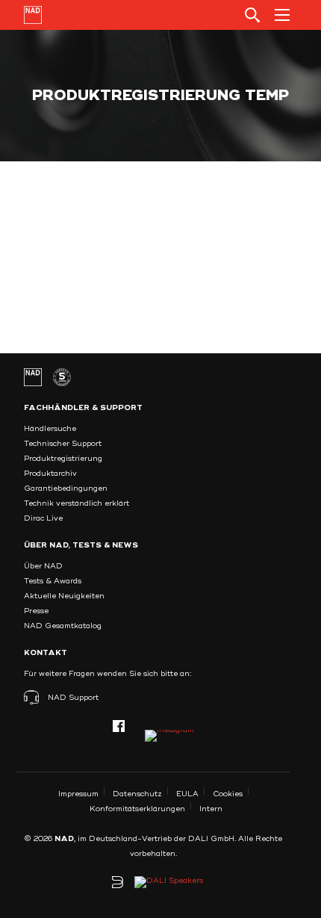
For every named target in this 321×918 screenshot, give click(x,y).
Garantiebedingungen (65, 488)
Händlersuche (50, 428)
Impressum (78, 794)
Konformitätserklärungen (137, 808)
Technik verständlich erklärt (76, 503)
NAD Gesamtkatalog (63, 625)
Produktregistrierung (63, 458)
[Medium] (169, 736)
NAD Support (73, 697)
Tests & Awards (52, 581)
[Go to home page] (33, 15)
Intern (210, 808)
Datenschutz (137, 794)
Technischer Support (63, 443)
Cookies (228, 794)
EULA (187, 794)
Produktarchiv (50, 473)
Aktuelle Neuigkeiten (64, 596)
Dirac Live (43, 518)
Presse (36, 611)
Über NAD (43, 566)
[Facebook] (119, 726)
